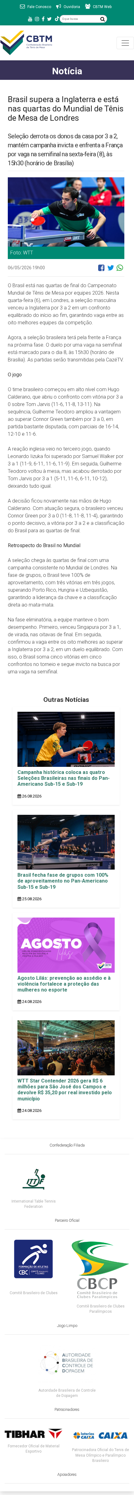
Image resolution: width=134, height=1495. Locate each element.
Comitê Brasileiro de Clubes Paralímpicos (101, 1309)
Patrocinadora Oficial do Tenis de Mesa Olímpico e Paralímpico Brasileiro (100, 1455)
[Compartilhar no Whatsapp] (119, 270)
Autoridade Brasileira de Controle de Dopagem (67, 1393)
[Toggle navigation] (125, 43)
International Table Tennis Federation (34, 1204)
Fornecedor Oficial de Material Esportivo (34, 1449)
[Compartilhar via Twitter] (110, 270)
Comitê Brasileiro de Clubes (34, 1293)
